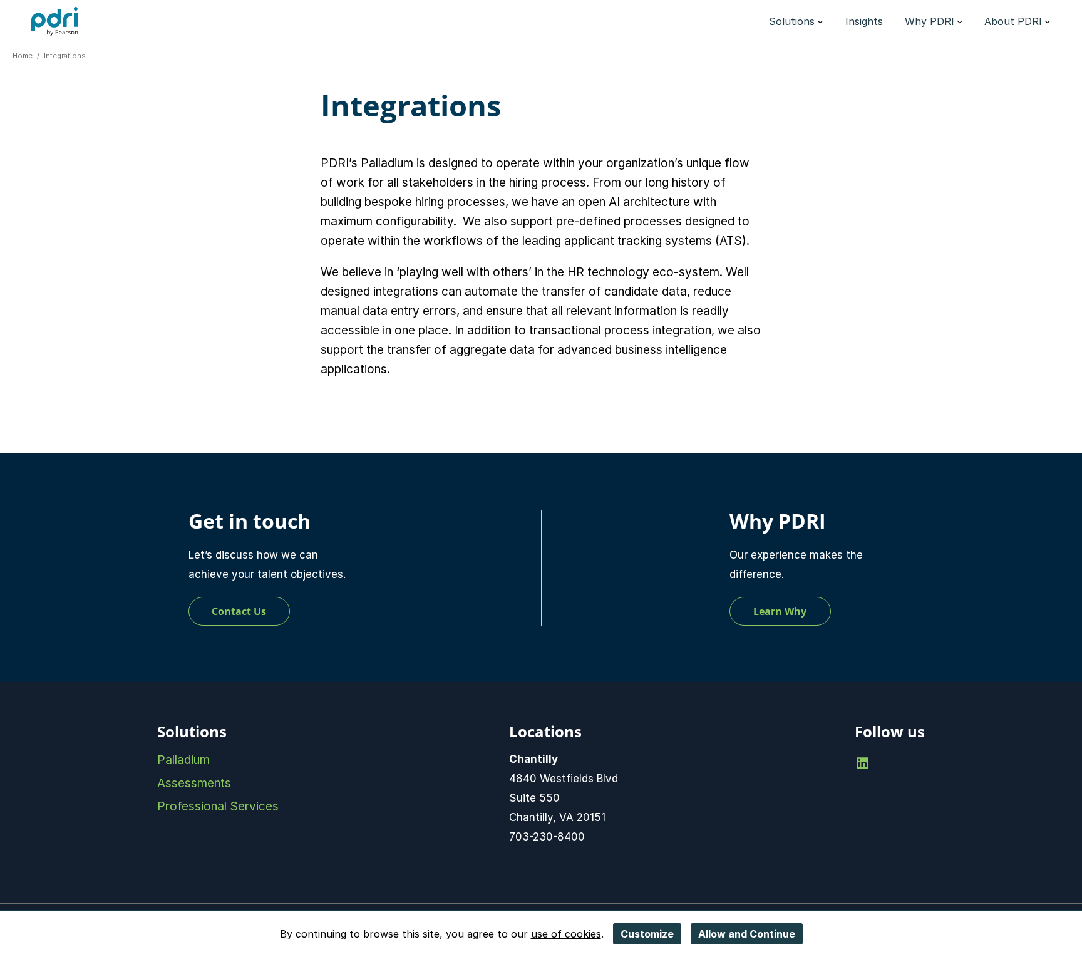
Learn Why (779, 611)
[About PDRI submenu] (1047, 21)
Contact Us (239, 611)
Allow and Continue (746, 934)
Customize (647, 934)
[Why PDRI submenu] (960, 21)
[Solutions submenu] (820, 21)
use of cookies (566, 934)
